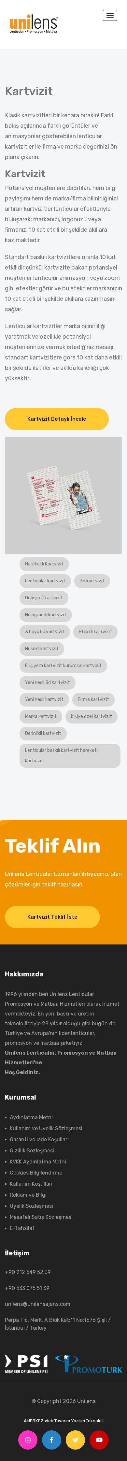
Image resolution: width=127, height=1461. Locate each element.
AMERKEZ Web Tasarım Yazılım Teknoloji (64, 1420)
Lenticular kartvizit (45, 581)
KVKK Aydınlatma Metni (38, 1162)
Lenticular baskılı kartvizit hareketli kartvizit (62, 756)
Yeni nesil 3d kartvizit (47, 682)
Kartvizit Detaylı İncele (56, 419)
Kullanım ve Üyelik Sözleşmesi (46, 1128)
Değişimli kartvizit (44, 598)
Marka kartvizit (41, 716)
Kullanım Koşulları (31, 1184)
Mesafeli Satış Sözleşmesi (41, 1217)
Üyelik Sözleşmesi (31, 1206)
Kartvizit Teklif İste (52, 917)
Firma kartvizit (93, 699)
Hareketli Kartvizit (44, 564)
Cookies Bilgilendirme (36, 1173)
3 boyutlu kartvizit (44, 632)
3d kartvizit (92, 581)
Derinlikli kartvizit (43, 733)
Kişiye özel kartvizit (91, 716)
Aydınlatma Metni (31, 1117)
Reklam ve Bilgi (28, 1195)
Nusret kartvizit (42, 648)
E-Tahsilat (22, 1228)
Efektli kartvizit (95, 632)
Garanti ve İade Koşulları (39, 1139)
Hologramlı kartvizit (45, 615)
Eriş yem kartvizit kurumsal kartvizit (63, 665)
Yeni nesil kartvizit (44, 699)
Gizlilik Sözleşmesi (32, 1150)
